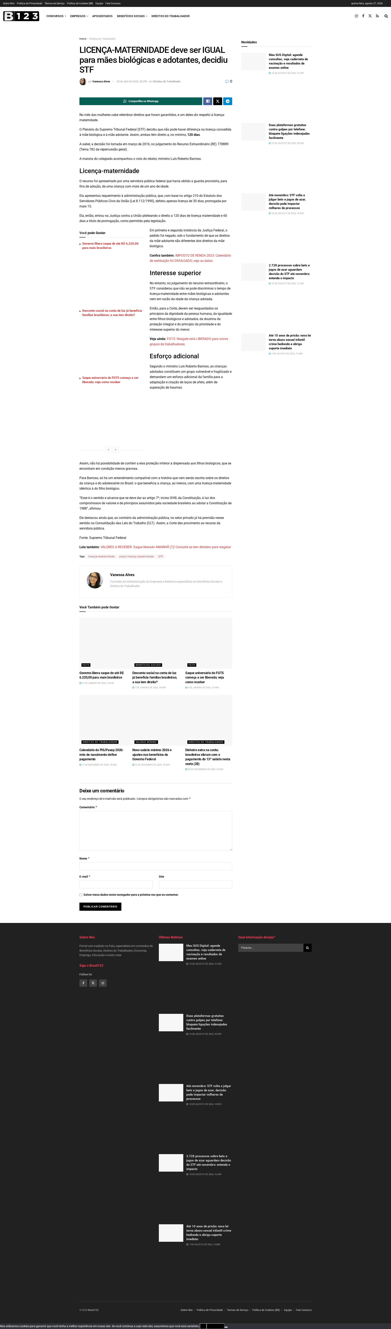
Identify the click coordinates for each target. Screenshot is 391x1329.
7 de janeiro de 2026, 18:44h (150, 687)
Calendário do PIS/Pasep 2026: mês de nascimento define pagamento (101, 754)
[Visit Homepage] (21, 16)
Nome (84, 858)
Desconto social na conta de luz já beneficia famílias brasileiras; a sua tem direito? (154, 677)
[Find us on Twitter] (370, 16)
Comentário (88, 807)
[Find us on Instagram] (356, 16)
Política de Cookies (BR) (80, 3)
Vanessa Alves (101, 81)
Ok (203, 1326)
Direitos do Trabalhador (171, 16)
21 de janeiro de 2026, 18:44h (97, 683)
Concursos (55, 16)
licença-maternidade (101, 556)
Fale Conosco (113, 3)
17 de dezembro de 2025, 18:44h (99, 765)
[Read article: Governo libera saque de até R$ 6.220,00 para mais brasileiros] (115, 643)
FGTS (86, 665)
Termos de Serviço (55, 3)
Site (161, 876)
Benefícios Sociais (131, 16)
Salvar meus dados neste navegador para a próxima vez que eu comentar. (131, 894)
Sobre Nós (8, 3)
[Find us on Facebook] (363, 16)
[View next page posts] (116, 450)
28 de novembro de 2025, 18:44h (205, 769)
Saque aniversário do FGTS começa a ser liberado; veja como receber (204, 677)
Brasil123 (93, 1310)
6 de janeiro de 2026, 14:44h (203, 687)
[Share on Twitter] (217, 101)
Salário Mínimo (146, 742)
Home (82, 38)
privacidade (215, 1326)
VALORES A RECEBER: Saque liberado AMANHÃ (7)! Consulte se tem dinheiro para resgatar (166, 547)
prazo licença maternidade (136, 556)
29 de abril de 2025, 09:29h (132, 81)
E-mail (85, 876)
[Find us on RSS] (377, 16)
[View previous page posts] (108, 450)
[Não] (226, 1327)
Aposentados (102, 16)
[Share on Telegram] (227, 101)
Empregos (78, 16)
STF (160, 556)
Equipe (99, 3)
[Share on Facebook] (207, 101)
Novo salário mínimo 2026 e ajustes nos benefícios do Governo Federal (152, 754)
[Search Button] (386, 16)
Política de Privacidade (29, 3)
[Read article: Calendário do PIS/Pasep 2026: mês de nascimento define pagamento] (115, 720)
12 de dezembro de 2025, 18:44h (152, 765)
